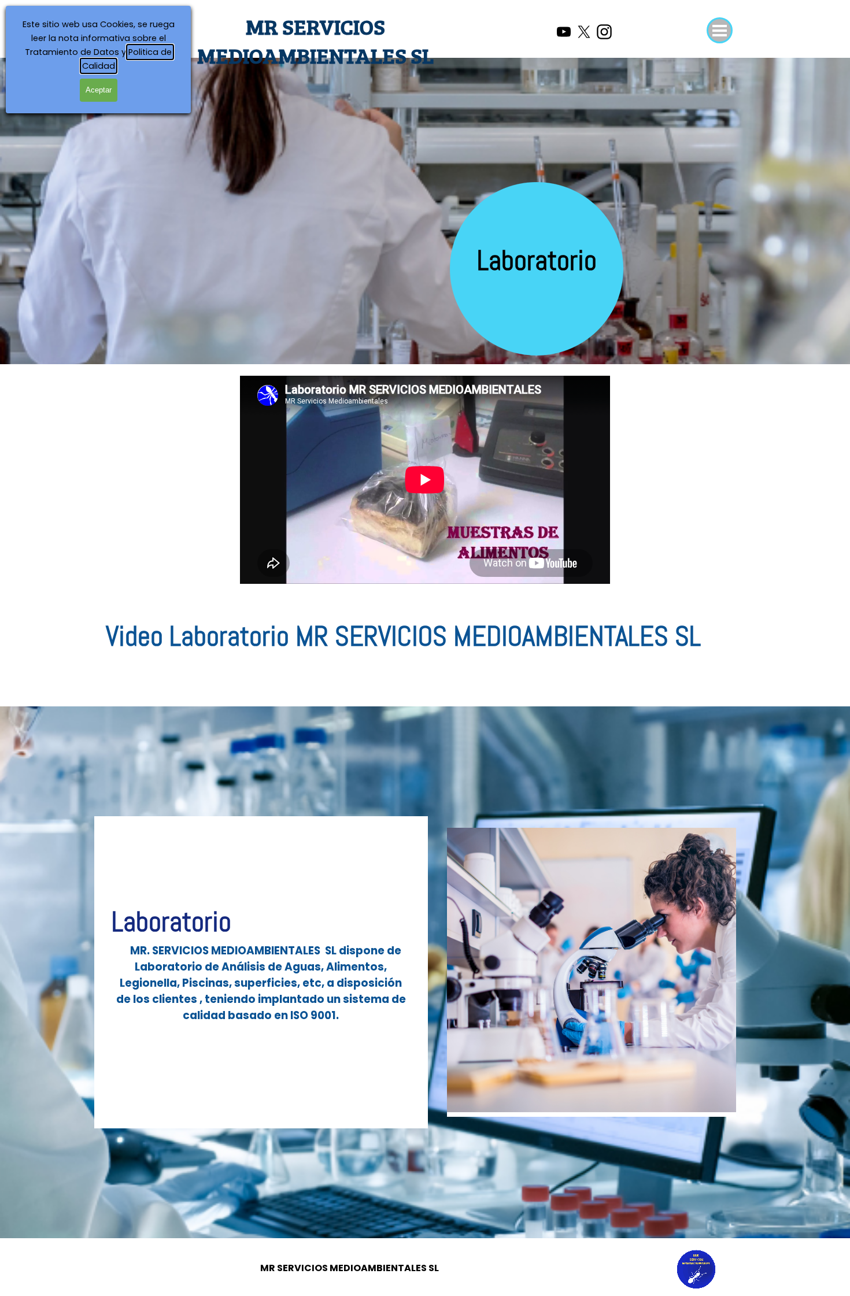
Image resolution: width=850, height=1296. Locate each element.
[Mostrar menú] (720, 30)
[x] (584, 31)
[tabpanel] (537, 273)
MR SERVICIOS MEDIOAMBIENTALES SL (315, 40)
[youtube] (563, 31)
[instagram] (604, 31)
